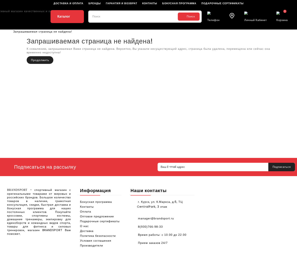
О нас (84, 226)
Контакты (149, 3)
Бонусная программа (179, 3)
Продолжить (40, 60)
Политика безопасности (98, 236)
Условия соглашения (95, 241)
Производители (91, 245)
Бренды (94, 3)
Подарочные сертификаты (222, 3)
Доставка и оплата (68, 3)
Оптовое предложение (97, 216)
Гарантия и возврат (121, 3)
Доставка (87, 231)
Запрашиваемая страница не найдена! (42, 32)
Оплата (85, 211)
